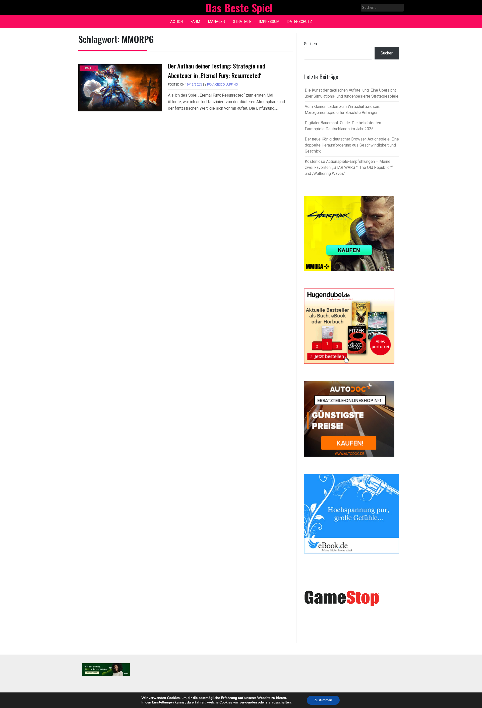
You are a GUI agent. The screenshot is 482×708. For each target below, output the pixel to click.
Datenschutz (299, 22)
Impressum (269, 22)
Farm (195, 22)
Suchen (310, 43)
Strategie (242, 22)
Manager (216, 22)
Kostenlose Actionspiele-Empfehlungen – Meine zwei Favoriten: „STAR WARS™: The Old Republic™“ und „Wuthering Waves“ (349, 167)
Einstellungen (163, 702)
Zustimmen (323, 700)
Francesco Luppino (222, 84)
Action (176, 22)
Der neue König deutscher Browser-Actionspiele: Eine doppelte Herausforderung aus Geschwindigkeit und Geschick (352, 145)
